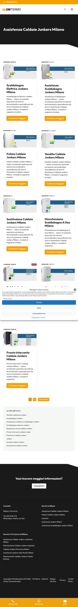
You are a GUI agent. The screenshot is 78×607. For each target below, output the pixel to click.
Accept (39, 302)
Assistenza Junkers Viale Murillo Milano (18, 553)
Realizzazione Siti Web (22, 579)
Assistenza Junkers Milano (52, 522)
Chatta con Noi (18, 518)
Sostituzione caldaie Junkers (17, 446)
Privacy (43, 317)
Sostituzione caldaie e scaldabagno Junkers (22, 422)
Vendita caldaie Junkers (15, 442)
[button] (75, 290)
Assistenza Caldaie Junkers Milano (55, 511)
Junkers (9, 439)
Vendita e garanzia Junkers (16, 415)
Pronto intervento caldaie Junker (18, 432)
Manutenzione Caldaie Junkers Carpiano (19, 546)
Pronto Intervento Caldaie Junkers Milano (18, 356)
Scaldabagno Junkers (14, 418)
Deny (39, 308)
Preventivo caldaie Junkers (16, 435)
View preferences (39, 313)
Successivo (43, 399)
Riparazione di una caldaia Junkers (19, 429)
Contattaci (39, 486)
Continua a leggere (17, 118)
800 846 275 (11, 2)
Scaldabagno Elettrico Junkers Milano (17, 88)
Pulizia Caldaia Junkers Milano (16, 155)
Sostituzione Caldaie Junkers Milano (19, 220)
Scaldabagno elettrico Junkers (17, 425)
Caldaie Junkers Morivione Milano (16, 549)
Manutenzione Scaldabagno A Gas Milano (57, 222)
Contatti (45, 518)
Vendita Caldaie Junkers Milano (55, 155)
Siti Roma (36, 579)
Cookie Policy (36, 317)
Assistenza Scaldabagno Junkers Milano (54, 89)
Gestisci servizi (7, 298)
